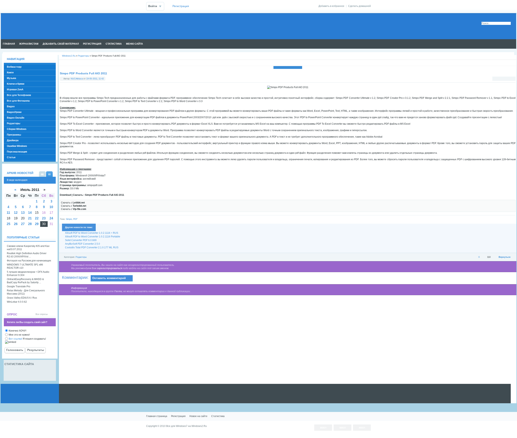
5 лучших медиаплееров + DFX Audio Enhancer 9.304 (28, 274)
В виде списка (42, 174)
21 (30, 218)
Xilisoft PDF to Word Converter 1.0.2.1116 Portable (92, 236)
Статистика (218, 416)
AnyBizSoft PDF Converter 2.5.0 (82, 243)
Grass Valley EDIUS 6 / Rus (22, 297)
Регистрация (180, 6)
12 (16, 212)
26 (16, 224)
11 (8, 212)
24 (51, 218)
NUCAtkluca (77, 78)
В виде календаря (49, 174)
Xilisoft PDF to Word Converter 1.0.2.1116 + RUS (91, 233)
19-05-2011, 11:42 (95, 78)
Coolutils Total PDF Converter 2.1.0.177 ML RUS (91, 247)
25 (8, 224)
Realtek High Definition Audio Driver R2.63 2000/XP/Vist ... (26, 255)
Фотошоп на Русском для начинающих (29, 260)
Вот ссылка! (15, 338)
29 (37, 224)
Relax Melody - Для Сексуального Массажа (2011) (26, 292)
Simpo (69, 219)
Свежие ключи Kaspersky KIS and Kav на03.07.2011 (28, 248)
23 (44, 218)
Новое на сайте (198, 416)
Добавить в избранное (331, 6)
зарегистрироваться (109, 268)
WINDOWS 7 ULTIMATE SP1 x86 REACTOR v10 (25, 266)
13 (23, 212)
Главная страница (156, 416)
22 (37, 218)
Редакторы (83, 56)
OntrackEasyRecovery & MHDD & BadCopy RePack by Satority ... (25, 281)
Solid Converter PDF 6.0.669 (81, 240)
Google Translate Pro (18, 286)
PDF (75, 219)
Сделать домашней (359, 6)
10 (51, 207)
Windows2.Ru (69, 56)
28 (30, 224)
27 (23, 224)
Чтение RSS (514, 44)
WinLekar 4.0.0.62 (17, 301)
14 (30, 212)
